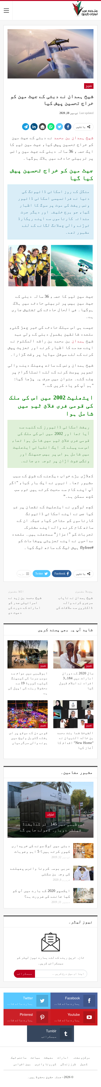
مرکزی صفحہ (81, 1057)
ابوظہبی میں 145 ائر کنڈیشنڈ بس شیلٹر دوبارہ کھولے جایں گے (50, 827)
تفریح (89, 86)
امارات (50, 814)
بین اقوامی (22, 1064)
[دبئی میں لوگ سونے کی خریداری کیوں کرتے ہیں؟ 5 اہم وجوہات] (83, 850)
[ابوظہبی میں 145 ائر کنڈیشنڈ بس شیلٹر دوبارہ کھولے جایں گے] (50, 810)
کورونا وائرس (45, 1064)
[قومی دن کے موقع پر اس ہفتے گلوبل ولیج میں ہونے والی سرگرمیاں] (28, 714)
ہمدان (78, 341)
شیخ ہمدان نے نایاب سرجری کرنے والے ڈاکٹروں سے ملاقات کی (74, 603)
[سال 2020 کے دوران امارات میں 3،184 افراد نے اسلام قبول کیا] (73, 654)
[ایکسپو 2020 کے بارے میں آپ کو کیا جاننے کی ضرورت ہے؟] (83, 895)
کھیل (84, 1064)
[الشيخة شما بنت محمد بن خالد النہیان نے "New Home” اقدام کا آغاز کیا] (73, 714)
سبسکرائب (24, 973)
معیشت (48, 1057)
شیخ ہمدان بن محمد (73, 137)
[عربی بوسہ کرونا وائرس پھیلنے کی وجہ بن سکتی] (83, 873)
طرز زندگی (68, 1064)
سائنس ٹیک (19, 1057)
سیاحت (35, 1057)
